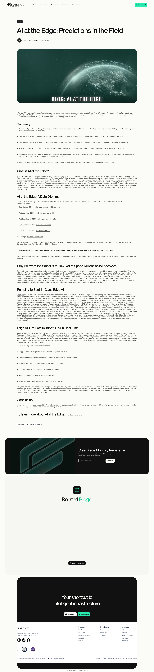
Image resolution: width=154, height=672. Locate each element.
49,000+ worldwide (43, 225)
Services (81, 641)
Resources (103, 632)
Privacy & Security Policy (123, 658)
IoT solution (78, 311)
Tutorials (103, 635)
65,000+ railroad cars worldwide (42, 213)
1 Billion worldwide (43, 231)
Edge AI (20, 295)
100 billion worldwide (35, 237)
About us (125, 630)
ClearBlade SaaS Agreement (104, 658)
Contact (125, 638)
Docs (102, 630)
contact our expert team (73, 415)
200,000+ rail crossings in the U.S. (43, 219)
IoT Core (81, 630)
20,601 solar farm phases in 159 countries (44, 207)
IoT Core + (81, 632)
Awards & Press (127, 635)
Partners (125, 641)
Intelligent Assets (84, 635)
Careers (124, 632)
